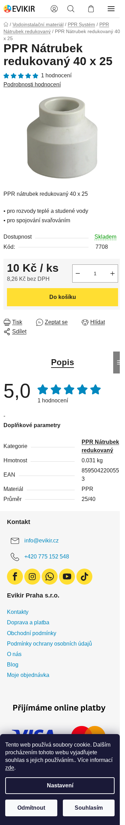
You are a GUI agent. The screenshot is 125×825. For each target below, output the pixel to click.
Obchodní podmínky (31, 633)
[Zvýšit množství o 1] (112, 273)
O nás (14, 654)
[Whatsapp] (50, 577)
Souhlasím (89, 808)
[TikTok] (84, 577)
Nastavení (60, 785)
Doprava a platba (28, 622)
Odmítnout (31, 808)
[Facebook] (15, 577)
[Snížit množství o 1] (78, 273)
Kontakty (17, 612)
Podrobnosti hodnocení (32, 84)
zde (9, 768)
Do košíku (62, 297)
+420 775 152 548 (46, 557)
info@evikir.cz (41, 541)
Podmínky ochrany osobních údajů (49, 644)
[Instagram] (32, 577)
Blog (12, 665)
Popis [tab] (62, 362)
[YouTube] (67, 577)
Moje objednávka (28, 675)
